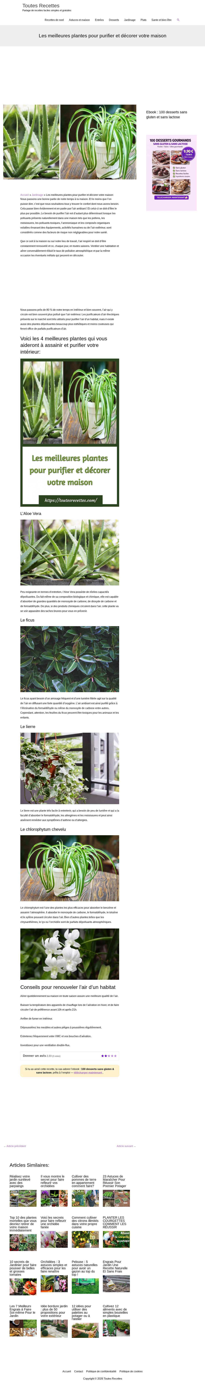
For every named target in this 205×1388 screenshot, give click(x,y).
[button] (178, 20)
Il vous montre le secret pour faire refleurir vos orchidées (52, 1181)
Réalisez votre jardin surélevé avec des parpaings (20, 1181)
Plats (143, 20)
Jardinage (129, 20)
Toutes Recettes (40, 5)
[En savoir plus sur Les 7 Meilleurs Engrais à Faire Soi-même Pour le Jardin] (23, 1327)
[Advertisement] (102, 70)
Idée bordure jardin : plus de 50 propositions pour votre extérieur (54, 1311)
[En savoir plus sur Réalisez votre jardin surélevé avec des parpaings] (23, 1198)
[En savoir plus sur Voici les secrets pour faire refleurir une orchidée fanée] (54, 1239)
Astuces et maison (79, 20)
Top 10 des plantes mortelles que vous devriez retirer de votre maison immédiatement (23, 1224)
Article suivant (126, 1146)
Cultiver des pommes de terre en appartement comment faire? (84, 1181)
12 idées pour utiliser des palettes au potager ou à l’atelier (81, 1312)
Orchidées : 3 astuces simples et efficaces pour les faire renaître (54, 1266)
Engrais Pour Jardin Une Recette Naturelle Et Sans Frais (115, 1266)
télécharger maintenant (88, 1072)
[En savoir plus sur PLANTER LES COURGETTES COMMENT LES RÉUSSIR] (116, 1239)
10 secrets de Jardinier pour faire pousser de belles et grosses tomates (23, 1268)
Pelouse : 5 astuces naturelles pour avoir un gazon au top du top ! (85, 1268)
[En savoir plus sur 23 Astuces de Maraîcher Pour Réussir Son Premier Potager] (116, 1198)
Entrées (99, 20)
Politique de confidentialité (101, 1371)
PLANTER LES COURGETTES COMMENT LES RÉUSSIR (114, 1222)
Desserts (114, 20)
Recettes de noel (54, 20)
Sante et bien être (162, 20)
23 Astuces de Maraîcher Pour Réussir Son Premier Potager (114, 1181)
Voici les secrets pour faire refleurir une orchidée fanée (53, 1222)
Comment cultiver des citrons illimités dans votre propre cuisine (85, 1222)
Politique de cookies (131, 1371)
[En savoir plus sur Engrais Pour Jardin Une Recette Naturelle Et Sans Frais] (116, 1283)
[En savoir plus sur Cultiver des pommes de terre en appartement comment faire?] (85, 1198)
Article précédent (15, 1146)
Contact (78, 1371)
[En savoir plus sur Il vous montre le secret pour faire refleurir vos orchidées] (54, 1198)
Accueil (66, 1371)
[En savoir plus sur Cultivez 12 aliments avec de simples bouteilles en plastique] (116, 1327)
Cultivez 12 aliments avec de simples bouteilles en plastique (115, 1311)
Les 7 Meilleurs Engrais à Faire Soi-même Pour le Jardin (22, 1311)
